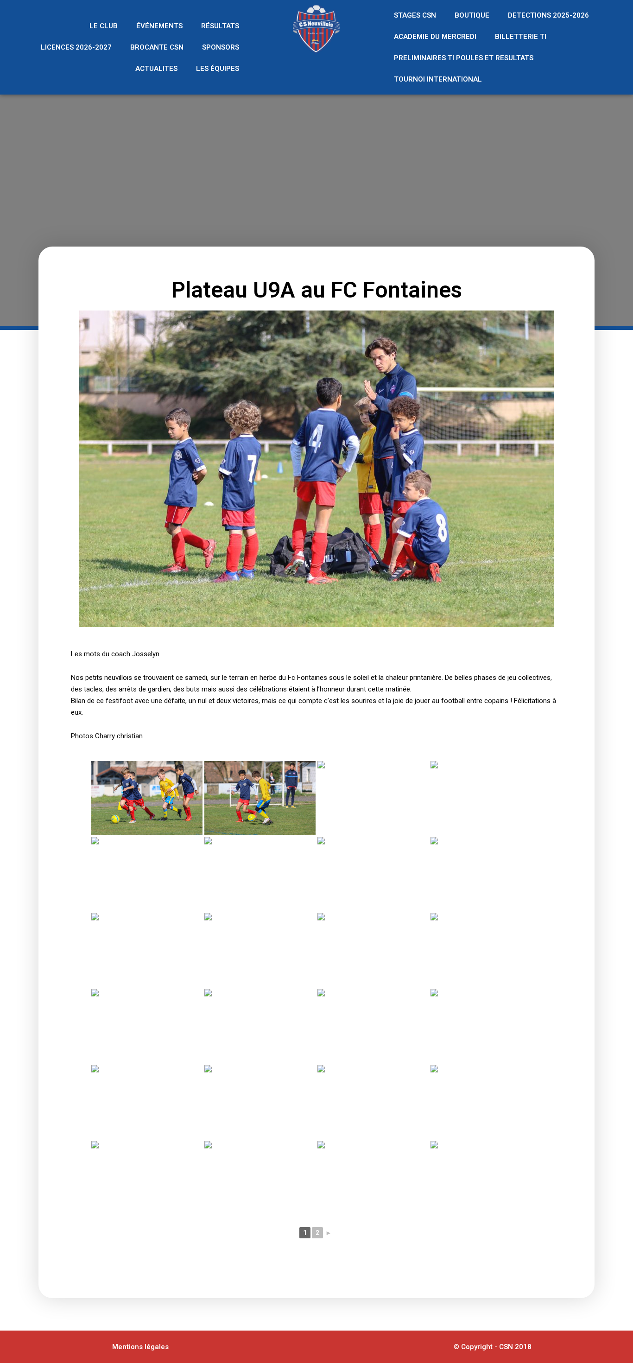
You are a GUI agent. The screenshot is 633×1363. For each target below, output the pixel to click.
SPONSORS (220, 47)
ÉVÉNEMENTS (159, 26)
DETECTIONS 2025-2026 (548, 15)
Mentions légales (140, 1347)
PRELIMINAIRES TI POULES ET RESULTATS (463, 58)
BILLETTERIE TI (520, 36)
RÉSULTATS (220, 26)
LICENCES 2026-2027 (76, 47)
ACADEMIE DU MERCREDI (435, 36)
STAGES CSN (415, 15)
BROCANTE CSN (157, 47)
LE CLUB (103, 26)
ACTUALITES (156, 68)
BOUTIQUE (472, 15)
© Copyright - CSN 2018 (493, 1347)
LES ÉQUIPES (217, 68)
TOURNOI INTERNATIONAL (438, 79)
